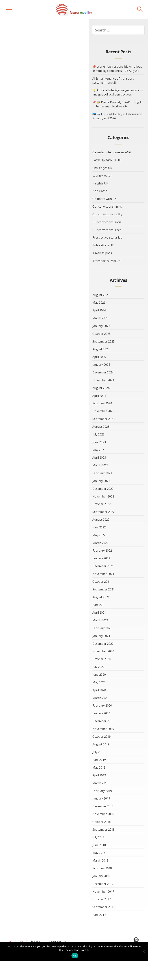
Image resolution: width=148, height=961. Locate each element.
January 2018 (101, 876)
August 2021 (100, 597)
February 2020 (102, 705)
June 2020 (99, 675)
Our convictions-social (107, 222)
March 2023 (100, 465)
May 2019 (98, 767)
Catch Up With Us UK (106, 160)
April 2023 (99, 458)
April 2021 (99, 613)
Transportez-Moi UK (106, 261)
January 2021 (101, 636)
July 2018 (98, 837)
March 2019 (100, 783)
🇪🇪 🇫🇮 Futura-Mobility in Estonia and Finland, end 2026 (117, 116)
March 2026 (100, 318)
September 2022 (103, 512)
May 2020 (98, 682)
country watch (102, 176)
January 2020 (101, 713)
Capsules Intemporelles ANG (111, 152)
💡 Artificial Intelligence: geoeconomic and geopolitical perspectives (117, 92)
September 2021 (103, 589)
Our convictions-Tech (106, 230)
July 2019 (98, 752)
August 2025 (100, 349)
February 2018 (102, 868)
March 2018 (100, 860)
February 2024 (102, 403)
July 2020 (98, 667)
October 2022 (101, 504)
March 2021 (100, 620)
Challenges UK (102, 168)
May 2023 (98, 450)
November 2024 (103, 380)
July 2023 (98, 434)
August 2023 (100, 427)
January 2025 (101, 365)
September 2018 (103, 830)
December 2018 (103, 806)
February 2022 (102, 550)
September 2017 (103, 907)
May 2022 (98, 535)
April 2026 (99, 310)
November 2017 (103, 892)
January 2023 (101, 481)
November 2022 (103, 496)
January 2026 (101, 326)
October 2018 (101, 822)
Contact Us (57, 941)
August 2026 (100, 295)
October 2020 (101, 659)
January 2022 (101, 558)
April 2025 (99, 357)
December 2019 (103, 721)
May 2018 (98, 853)
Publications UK (103, 245)
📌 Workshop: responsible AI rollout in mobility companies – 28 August (117, 69)
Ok (75, 955)
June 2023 (99, 442)
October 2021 (101, 582)
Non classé (99, 191)
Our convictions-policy (107, 214)
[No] (143, 951)
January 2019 (101, 798)
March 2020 (100, 698)
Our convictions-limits (107, 207)
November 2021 (103, 574)
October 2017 (101, 899)
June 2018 (99, 845)
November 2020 (103, 651)
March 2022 (100, 543)
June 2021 (99, 605)
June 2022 (99, 527)
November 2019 (103, 729)
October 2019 (101, 737)
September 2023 (103, 419)
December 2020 (103, 644)
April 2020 (99, 690)
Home (36, 941)
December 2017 (103, 884)
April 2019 (99, 775)
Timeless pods (102, 253)
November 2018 (103, 814)
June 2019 (99, 760)
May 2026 (98, 303)
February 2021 (102, 628)
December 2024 (103, 372)
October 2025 (101, 334)
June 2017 (99, 915)
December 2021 (103, 566)
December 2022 (103, 489)
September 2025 (103, 341)
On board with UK (104, 199)
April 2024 (99, 396)
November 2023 (103, 411)
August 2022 (100, 520)
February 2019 (102, 791)
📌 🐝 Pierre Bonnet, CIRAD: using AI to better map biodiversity (117, 104)
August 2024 (100, 388)
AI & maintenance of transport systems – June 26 (113, 80)
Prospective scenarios (107, 237)
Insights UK (100, 183)
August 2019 (100, 744)
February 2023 (102, 473)
